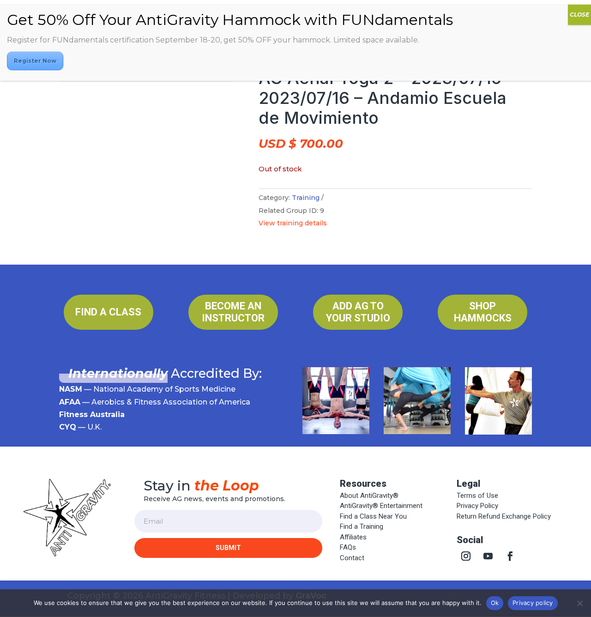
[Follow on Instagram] (466, 556)
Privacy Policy (477, 506)
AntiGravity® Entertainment (381, 506)
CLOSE (579, 14)
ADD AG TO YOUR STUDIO (358, 312)
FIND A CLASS (108, 312)
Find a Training (361, 526)
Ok (495, 602)
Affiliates (353, 537)
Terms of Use (477, 495)
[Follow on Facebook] (510, 556)
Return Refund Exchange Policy (504, 516)
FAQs (348, 547)
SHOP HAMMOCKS (483, 312)
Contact (352, 558)
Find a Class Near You (373, 516)
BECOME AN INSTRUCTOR (233, 312)
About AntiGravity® (369, 495)
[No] (579, 603)
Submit (228, 547)
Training (306, 198)
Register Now (35, 60)
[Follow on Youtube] (488, 556)
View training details (293, 223)
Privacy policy (533, 602)
